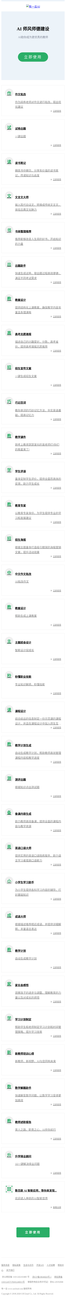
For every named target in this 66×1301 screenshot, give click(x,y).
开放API (40, 1265)
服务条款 (5, 1265)
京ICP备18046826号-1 (41, 1277)
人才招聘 (51, 1265)
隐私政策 (16, 1265)
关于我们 (10, 1270)
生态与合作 (28, 1265)
